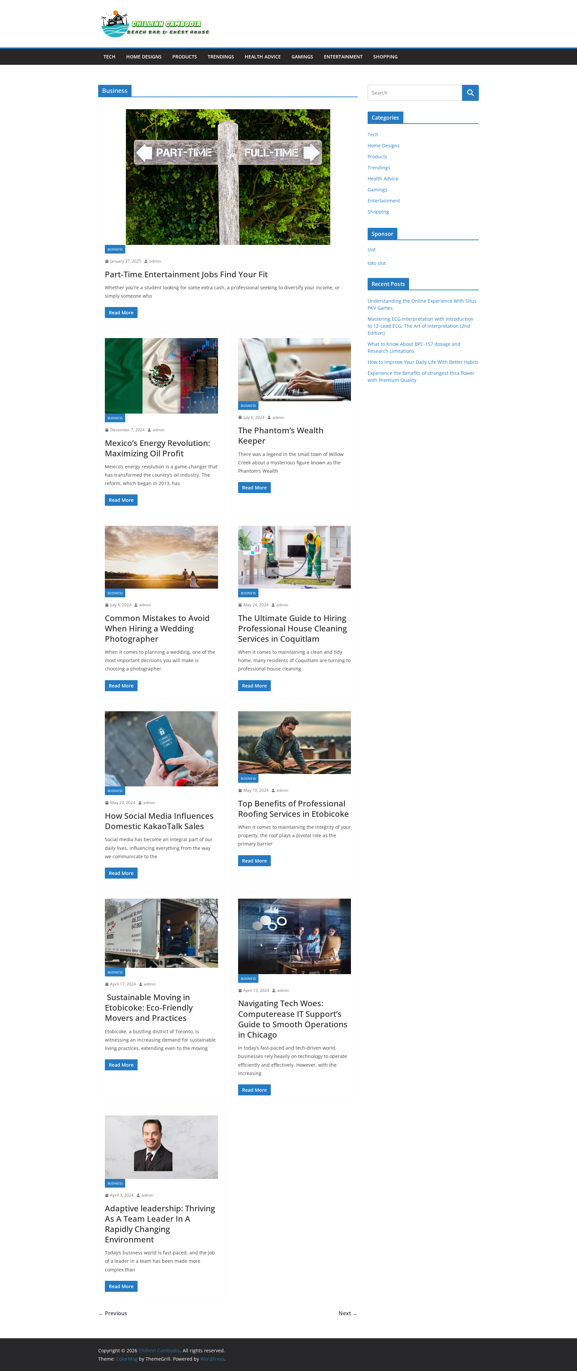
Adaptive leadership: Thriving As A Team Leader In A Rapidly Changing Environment (160, 1224)
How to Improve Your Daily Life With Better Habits (423, 362)
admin (155, 261)
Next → (348, 1313)
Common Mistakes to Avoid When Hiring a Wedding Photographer (157, 628)
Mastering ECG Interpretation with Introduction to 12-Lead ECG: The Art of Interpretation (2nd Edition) (420, 326)
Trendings (221, 56)
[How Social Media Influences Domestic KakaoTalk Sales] (161, 749)
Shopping (385, 56)
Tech (110, 56)
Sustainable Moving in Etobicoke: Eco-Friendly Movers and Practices (149, 1007)
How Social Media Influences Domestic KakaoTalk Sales (159, 820)
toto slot (377, 263)
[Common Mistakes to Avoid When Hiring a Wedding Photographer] (161, 557)
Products (184, 56)
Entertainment (343, 56)
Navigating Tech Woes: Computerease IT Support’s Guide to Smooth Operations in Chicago (293, 1019)
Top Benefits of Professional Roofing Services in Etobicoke (293, 808)
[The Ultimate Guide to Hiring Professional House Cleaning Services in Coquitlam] (294, 557)
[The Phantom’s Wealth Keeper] (294, 369)
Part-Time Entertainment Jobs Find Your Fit (186, 274)
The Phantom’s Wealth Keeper (281, 435)
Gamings (302, 56)
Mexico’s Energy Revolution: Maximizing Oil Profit (157, 448)
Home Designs (144, 56)
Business (115, 249)
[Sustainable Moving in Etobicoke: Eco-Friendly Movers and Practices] (161, 933)
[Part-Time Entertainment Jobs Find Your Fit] (228, 177)
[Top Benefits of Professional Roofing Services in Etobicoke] (294, 742)
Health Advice (263, 56)
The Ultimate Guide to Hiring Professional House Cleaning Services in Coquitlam (292, 628)
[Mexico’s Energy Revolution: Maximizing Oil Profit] (161, 376)
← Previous (112, 1313)
